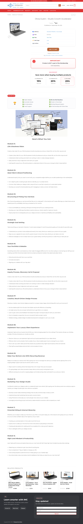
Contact (68, 0)
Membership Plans (18, 10)
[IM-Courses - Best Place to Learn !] (15, 5)
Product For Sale (17, 14)
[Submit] (60, 5)
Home (9, 14)
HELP (40, 10)
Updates (45, 10)
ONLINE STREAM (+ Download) (54, 31)
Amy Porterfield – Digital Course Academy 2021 (50, 483)
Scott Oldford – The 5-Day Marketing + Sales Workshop (32, 484)
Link (48, 40)
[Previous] (7, 481)
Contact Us (7, 508)
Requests (27, 10)
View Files (49, 37)
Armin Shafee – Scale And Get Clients (66, 483)
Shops (9, 10)
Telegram (23, 508)
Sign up (56, 513)
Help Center (15, 508)
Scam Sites (53, 10)
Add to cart (53, 49)
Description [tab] (11, 95)
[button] (63, 5)
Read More (49, 0)
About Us (74, 0)
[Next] (75, 481)
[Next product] (72, 15)
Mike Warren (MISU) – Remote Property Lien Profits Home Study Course (14, 485)
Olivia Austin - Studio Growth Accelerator (54, 55)
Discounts (35, 10)
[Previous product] (74, 15)
